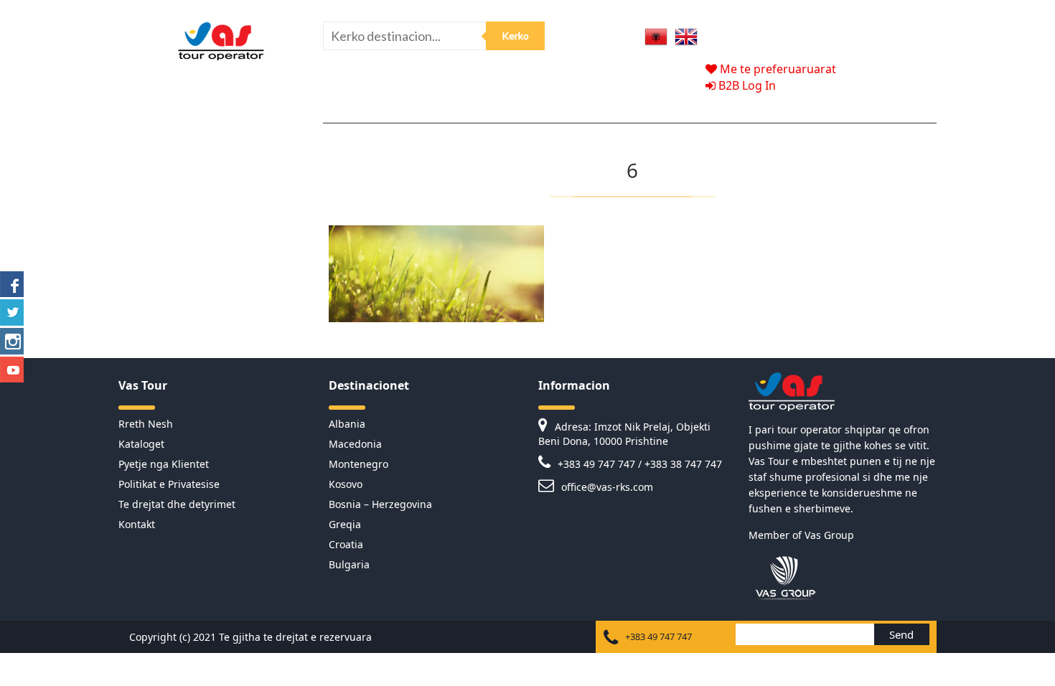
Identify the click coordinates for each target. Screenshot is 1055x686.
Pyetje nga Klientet (163, 464)
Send (901, 634)
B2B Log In (746, 85)
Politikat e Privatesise (169, 484)
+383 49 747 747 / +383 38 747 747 (638, 464)
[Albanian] (656, 35)
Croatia (346, 544)
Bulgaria (349, 564)
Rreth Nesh (145, 424)
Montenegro (358, 464)
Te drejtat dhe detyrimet (176, 504)
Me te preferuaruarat (776, 69)
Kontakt (136, 524)
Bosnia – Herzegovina (380, 504)
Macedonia (355, 444)
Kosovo (345, 484)
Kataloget (141, 444)
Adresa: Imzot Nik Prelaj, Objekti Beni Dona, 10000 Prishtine (624, 434)
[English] (686, 35)
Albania (347, 424)
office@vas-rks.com (605, 487)
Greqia (345, 524)
